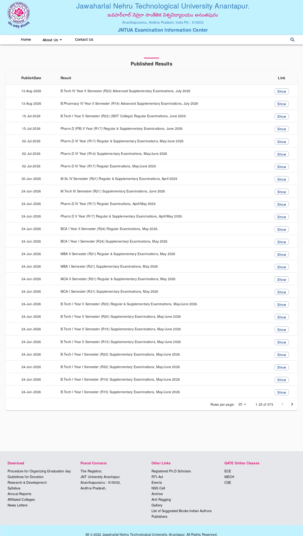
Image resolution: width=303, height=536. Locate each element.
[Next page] (292, 404)
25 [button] (240, 404)
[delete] (292, 39)
